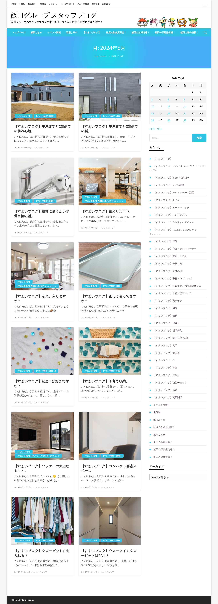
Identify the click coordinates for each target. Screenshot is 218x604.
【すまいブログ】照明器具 (167, 330)
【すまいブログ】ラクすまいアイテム (173, 222)
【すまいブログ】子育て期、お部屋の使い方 (177, 285)
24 (152, 120)
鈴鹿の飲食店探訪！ (116, 32)
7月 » (159, 128)
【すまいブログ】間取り (45, 116)
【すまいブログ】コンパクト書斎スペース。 (109, 468)
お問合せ (106, 4)
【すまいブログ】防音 (165, 389)
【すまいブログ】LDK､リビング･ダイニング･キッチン (38, 456)
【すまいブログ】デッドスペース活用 (173, 192)
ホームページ (100, 56)
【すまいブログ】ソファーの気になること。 (42, 468)
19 (168, 113)
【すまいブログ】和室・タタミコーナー (174, 248)
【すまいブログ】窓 (164, 360)
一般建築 (42, 4)
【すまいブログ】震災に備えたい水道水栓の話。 (41, 213)
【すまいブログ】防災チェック (170, 382)
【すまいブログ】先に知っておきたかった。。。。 (104, 201)
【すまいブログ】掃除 (111, 286)
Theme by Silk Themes (23, 600)
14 (185, 106)
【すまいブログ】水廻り (45, 201)
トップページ (18, 32)
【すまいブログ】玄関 (165, 345)
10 (152, 106)
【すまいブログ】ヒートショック (171, 207)
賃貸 (14, 4)
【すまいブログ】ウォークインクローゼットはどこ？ (109, 553)
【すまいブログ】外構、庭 (45, 371)
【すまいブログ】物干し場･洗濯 (170, 337)
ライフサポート (68, 4)
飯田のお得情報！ (141, 32)
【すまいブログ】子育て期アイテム (172, 293)
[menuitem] (18, 32)
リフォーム (53, 4)
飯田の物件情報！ (189, 32)
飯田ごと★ (36, 32)
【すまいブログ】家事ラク (167, 300)
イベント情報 (54, 32)
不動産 (22, 4)
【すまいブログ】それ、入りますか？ (40, 298)
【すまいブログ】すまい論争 (168, 185)
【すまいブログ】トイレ (166, 199)
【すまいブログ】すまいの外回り (171, 177)
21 (185, 113)
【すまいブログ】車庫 (165, 367)
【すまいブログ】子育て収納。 (105, 381)
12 (168, 106)
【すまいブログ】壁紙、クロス (170, 256)
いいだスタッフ (41, 147)
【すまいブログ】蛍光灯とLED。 (106, 211)
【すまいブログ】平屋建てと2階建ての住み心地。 (42, 128)
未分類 (157, 412)
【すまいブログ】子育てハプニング (172, 278)
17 (152, 113)
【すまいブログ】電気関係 (167, 397)
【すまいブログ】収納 (111, 371)
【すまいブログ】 (92, 32)
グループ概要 (83, 4)
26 (168, 120)
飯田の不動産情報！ (165, 32)
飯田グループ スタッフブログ (54, 15)
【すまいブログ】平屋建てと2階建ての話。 (109, 128)
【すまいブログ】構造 (111, 116)
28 (185, 120)
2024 (113, 56)
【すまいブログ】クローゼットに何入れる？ (42, 553)
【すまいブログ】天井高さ (167, 270)
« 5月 (152, 128)
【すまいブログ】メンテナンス (170, 214)
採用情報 (95, 4)
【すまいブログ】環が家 (166, 352)
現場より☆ (71, 32)
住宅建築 (31, 4)
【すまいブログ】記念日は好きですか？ (41, 383)
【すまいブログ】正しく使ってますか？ (109, 298)
